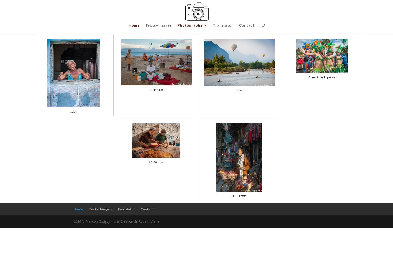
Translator (223, 25)
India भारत (156, 90)
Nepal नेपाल (239, 196)
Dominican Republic (321, 77)
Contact (246, 25)
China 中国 (156, 162)
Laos (239, 90)
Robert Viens (149, 221)
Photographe (190, 25)
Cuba (73, 111)
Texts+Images (158, 25)
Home (134, 25)
